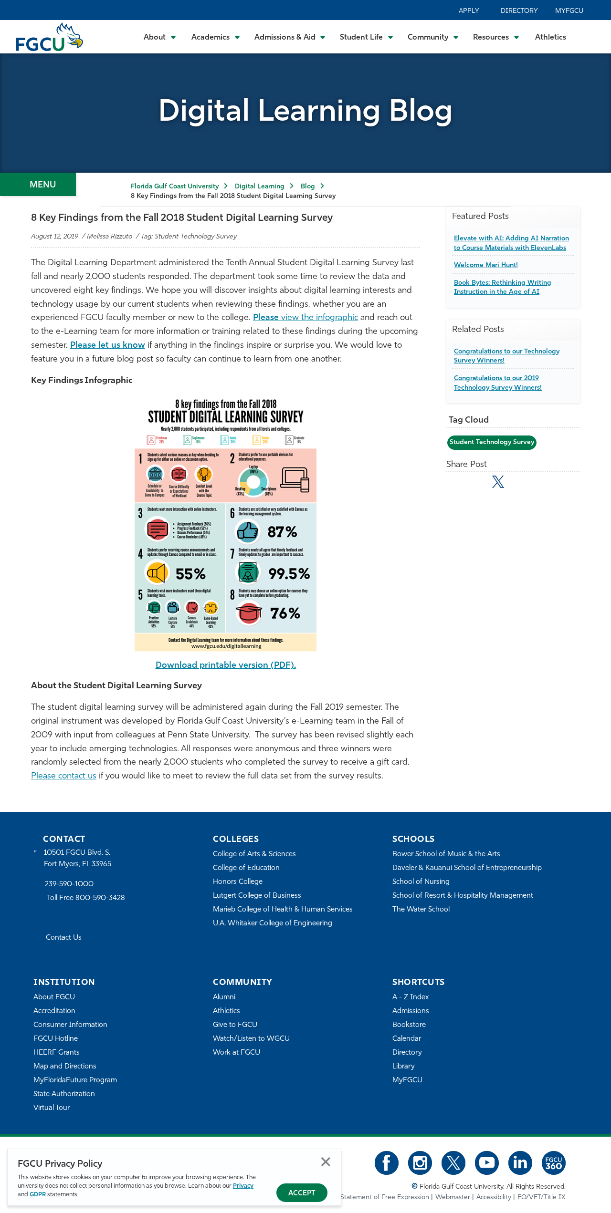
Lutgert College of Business (257, 896)
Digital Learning (259, 186)
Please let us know (107, 346)
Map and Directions (64, 1066)
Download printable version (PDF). (226, 666)
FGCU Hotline (55, 1039)
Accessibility (493, 1197)
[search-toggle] (590, 36)
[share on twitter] (498, 482)
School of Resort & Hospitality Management (462, 896)
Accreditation (54, 1011)
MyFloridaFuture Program (75, 1080)
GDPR (38, 1195)
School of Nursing (421, 882)
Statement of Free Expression (384, 1197)
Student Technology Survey (492, 442)
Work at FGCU (236, 1053)
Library (403, 1066)
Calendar (406, 1039)
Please (267, 318)
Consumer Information (70, 1025)
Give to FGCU (235, 1025)
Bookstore (409, 1025)
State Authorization (64, 1094)
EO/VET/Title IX (541, 1197)
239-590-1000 (69, 884)
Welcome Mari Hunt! (486, 265)
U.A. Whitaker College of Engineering (272, 923)
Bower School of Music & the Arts (446, 854)
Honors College (238, 882)
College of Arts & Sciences (254, 854)
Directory (519, 11)
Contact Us (64, 938)
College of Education (246, 868)
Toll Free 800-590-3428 (86, 898)
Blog (308, 186)
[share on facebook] (477, 483)
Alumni (224, 997)
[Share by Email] (456, 483)
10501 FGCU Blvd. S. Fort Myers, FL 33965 (77, 859)
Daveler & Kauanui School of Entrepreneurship (467, 868)
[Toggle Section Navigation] (38, 184)
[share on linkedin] (519, 483)
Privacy (243, 1186)
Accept (302, 1193)
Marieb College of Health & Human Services (283, 909)
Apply (469, 11)
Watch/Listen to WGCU (251, 1039)
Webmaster (452, 1197)
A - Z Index (410, 997)
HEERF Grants (56, 1053)
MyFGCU (569, 11)
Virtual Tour (51, 1108)
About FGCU (54, 997)
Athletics (550, 37)
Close (326, 1162)
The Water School (421, 909)
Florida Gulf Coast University (175, 186)
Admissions (410, 1011)
